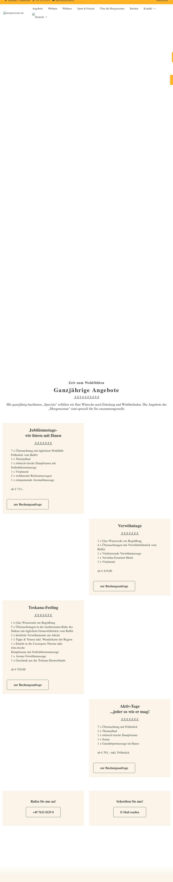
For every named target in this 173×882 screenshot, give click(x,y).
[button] (154, 8)
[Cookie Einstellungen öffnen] (7, 877)
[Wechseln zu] (40, 17)
